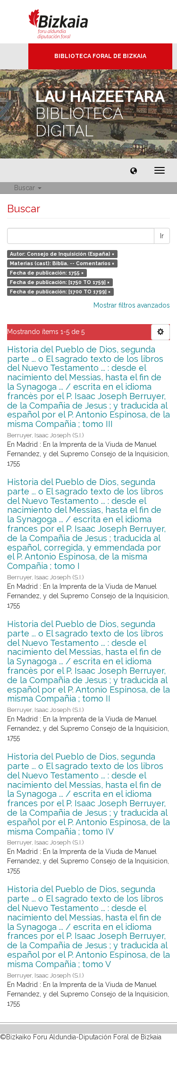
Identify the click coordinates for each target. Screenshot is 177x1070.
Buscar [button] (25, 188)
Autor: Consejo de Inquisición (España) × (62, 254)
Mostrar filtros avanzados (131, 305)
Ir (162, 236)
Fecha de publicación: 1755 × (47, 273)
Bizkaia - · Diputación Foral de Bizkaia (68, 21)
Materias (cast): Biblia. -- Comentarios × (62, 263)
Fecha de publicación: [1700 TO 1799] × (60, 291)
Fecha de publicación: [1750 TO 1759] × (60, 282)
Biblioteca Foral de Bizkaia (100, 56)
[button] (133, 170)
